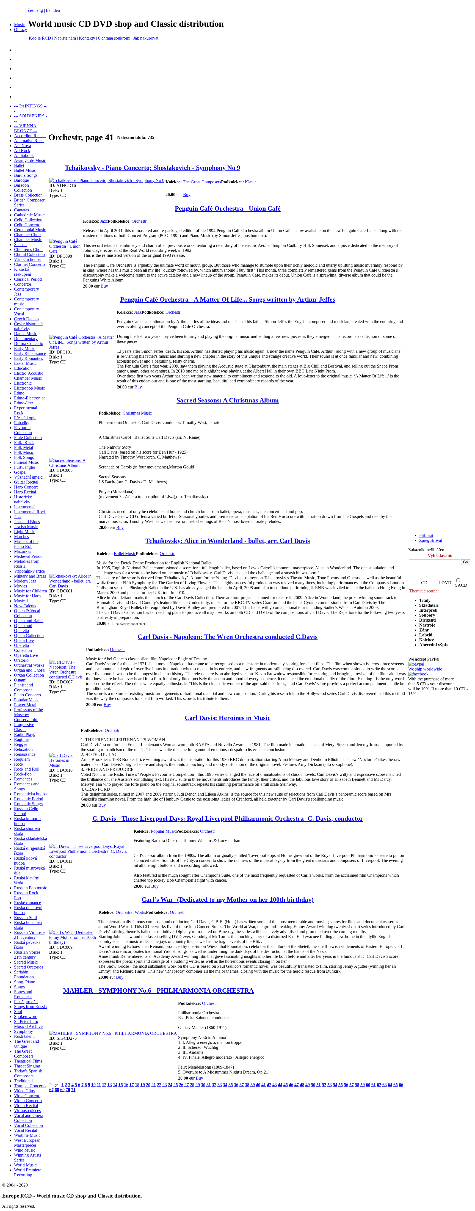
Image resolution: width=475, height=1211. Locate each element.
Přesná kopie (25, 417)
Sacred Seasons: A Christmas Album (227, 400)
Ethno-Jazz (23, 403)
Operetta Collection (23, 648)
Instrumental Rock (30, 511)
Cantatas (21, 210)
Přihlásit (426, 535)
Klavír (250, 182)
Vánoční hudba (27, 259)
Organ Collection (29, 675)
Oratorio (21, 660)
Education (23, 368)
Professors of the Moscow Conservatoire (28, 714)
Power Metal (25, 704)
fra (48, 10)
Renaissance (24, 754)
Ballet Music (25, 170)
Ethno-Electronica (29, 398)
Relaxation (23, 749)
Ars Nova (22, 145)
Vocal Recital (25, 1130)
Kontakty (87, 38)
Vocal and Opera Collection (28, 1118)
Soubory (427, 615)
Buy (186, 194)
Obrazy (20, 29)
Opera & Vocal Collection (27, 613)
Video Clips (24, 1090)
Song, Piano (24, 982)
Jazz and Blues (27, 521)
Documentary (26, 338)
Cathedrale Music (29, 215)
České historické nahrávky (28, 326)
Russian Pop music (30, 888)
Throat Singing (27, 1066)
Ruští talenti (24, 1036)
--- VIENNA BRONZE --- (25, 128)
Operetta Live (26, 655)
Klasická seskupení (22, 272)
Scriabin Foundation (24, 974)
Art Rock (22, 150)
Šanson (20, 244)
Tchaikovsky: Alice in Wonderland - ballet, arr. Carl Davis (227, 540)
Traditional (23, 1080)
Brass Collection (28, 195)
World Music (25, 1165)
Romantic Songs (28, 803)
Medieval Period (28, 556)
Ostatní (20, 680)
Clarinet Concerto (29, 264)
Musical (21, 600)
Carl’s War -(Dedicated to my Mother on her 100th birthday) (228, 899)
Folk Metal (23, 447)
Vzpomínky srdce (29, 571)
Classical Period (28, 279)
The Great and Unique (26, 1044)
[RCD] (3, 15)
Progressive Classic (24, 727)
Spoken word (25, 1016)
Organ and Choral (29, 670)
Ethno (19, 393)
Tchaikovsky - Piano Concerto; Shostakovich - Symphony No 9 (152, 167)
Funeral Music (26, 462)
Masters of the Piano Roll (26, 544)
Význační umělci (28, 477)
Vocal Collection (28, 1125)
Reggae (20, 744)
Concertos (23, 284)
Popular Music (26, 699)
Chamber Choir (27, 234)
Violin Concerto (28, 1100)
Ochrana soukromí (114, 38)
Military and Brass (30, 576)
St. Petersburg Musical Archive (28, 1024)
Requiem (22, 759)
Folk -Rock (24, 442)
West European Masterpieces (27, 1142)
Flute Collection (28, 437)
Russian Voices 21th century (27, 954)
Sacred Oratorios (28, 967)
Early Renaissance (30, 353)
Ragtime (21, 739)
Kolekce (426, 640)
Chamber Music (28, 239)
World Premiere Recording (27, 1172)
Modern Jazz (25, 581)
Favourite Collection (23, 430)
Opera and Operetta (23, 628)
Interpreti (428, 610)
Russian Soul (25, 917)
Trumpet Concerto (30, 1085)
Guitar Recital (26, 482)
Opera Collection (29, 635)
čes (31, 10)
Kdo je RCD (40, 38)
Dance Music (25, 333)
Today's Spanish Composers (28, 1073)
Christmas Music (137, 413)
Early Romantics (28, 358)
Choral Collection (29, 254)
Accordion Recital (30, 135)
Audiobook (24, 155)
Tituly (424, 600)
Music (19, 24)
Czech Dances (26, 318)
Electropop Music (29, 388)
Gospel (20, 472)
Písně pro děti (26, 1001)
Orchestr (139, 221)
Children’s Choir (28, 249)
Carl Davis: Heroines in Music (227, 717)
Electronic (23, 383)
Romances (23, 779)
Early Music (24, 348)
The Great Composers (24, 1053)
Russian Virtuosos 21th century (29, 935)
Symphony (23, 1031)
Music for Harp (27, 596)
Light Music (24, 531)
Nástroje (427, 625)
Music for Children (30, 591)
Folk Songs (24, 457)
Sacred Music (26, 962)
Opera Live (24, 640)
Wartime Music (27, 1135)
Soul (18, 1011)
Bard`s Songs (25, 175)
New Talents (25, 605)
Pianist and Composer (23, 687)
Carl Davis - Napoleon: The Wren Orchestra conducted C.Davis (227, 636)
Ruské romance (27, 902)
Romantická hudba (30, 793)
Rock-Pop (23, 774)
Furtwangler (24, 467)
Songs (19, 986)
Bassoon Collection (23, 187)
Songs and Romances (23, 994)
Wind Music (24, 1150)
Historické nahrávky (23, 499)
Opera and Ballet (28, 620)
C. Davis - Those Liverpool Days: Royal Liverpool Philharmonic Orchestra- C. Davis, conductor (227, 818)
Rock (18, 764)
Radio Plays (24, 734)
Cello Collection (28, 219)
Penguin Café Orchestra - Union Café (228, 208)
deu (57, 10)
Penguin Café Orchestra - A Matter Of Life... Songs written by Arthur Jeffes (227, 299)
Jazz (17, 516)
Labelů (425, 635)
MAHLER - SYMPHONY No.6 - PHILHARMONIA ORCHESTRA (158, 990)
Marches (21, 536)
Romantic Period (28, 798)
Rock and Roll (26, 769)
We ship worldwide (425, 669)
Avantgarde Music (30, 160)
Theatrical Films (28, 1061)
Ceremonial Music (30, 229)
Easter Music (25, 363)
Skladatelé (428, 605)
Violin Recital (26, 1105)
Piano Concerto (27, 695)
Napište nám (65, 38)
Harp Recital (25, 492)
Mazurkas (22, 551)
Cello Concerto (27, 224)
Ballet (19, 165)
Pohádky (21, 422)
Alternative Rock (29, 140)
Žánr (424, 630)
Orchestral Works (29, 665)
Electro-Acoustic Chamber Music (28, 375)
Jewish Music (26, 526)
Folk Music (24, 452)
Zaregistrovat (430, 540)
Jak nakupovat (145, 38)
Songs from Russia (30, 1006)
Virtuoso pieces (27, 1110)
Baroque (21, 180)
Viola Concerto (27, 1095)
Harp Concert (26, 487)
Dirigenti (427, 620)
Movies (20, 586)
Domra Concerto (28, 343)
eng (40, 10)
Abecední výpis (433, 644)
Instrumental (24, 506)
